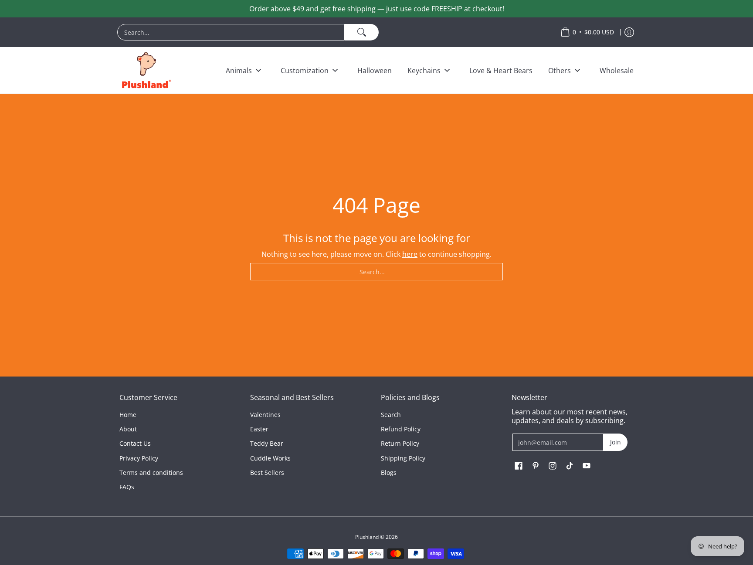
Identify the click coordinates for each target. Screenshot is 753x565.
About (128, 429)
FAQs (126, 487)
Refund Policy (401, 429)
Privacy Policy (138, 458)
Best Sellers (267, 472)
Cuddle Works (270, 458)
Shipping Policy (403, 458)
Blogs (389, 472)
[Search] (362, 32)
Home (127, 414)
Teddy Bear (266, 443)
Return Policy (400, 443)
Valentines (265, 414)
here (409, 254)
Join (615, 442)
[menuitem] (334, 32)
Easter (259, 429)
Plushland (367, 537)
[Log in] (629, 32)
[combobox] (231, 32)
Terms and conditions (151, 472)
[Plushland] (145, 70)
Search (391, 414)
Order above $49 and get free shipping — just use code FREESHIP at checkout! (376, 8)
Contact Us (135, 443)
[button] (518, 466)
